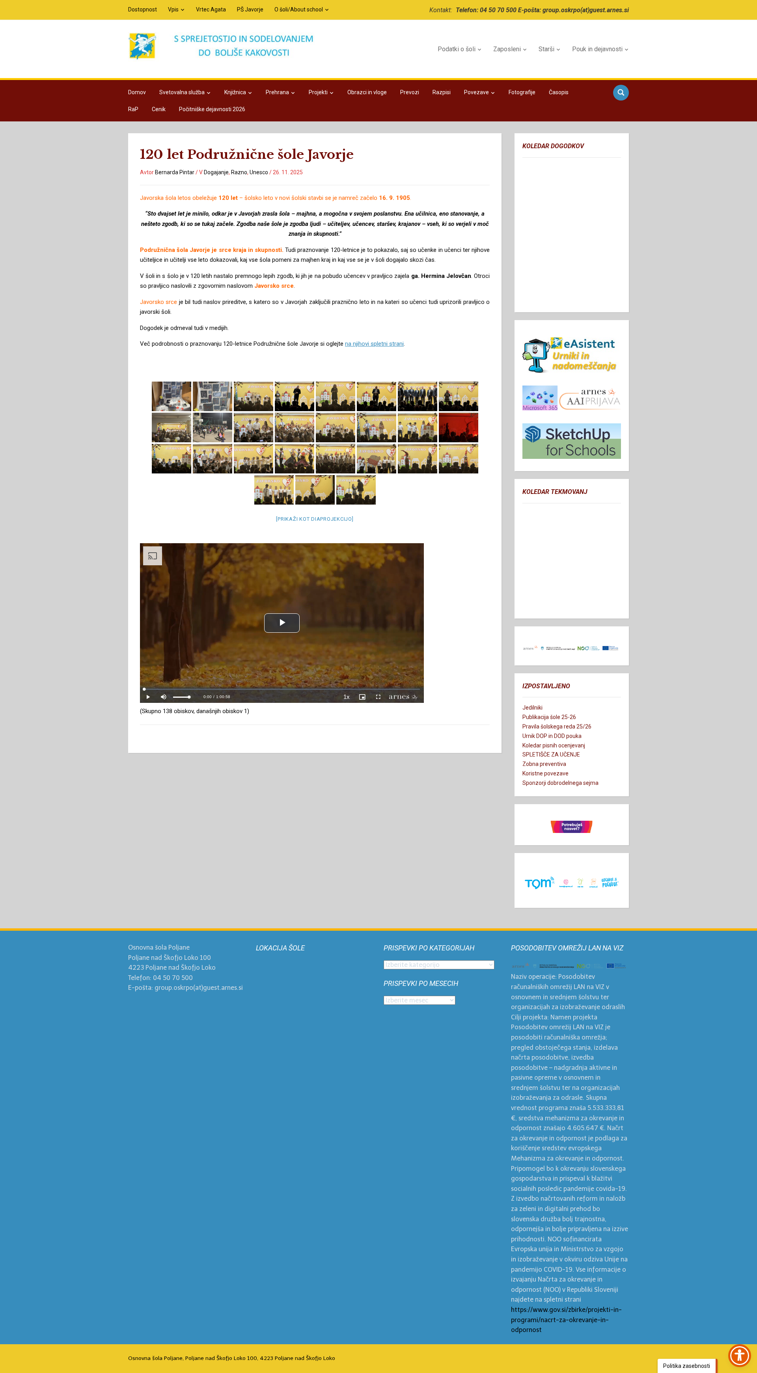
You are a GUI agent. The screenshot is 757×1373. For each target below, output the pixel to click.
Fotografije (522, 92)
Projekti (318, 92)
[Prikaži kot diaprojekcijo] (314, 519)
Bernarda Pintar (174, 172)
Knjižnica (235, 92)
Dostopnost (142, 9)
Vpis (173, 9)
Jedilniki (532, 707)
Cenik (159, 109)
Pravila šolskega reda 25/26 (556, 726)
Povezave (476, 92)
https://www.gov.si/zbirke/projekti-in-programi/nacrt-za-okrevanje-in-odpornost (566, 1320)
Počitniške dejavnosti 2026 (212, 109)
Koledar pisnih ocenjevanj (553, 745)
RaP (133, 109)
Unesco (259, 172)
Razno (239, 172)
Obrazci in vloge (367, 92)
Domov (137, 92)
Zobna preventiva (544, 764)
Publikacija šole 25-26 (549, 717)
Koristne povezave (545, 773)
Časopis (559, 92)
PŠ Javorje (250, 9)
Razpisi (442, 92)
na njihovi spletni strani (374, 343)
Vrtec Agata (211, 9)
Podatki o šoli (456, 49)
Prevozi (409, 92)
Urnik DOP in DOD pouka (552, 736)
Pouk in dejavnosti (597, 49)
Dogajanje (216, 172)
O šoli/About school (298, 9)
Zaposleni (507, 49)
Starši (546, 49)
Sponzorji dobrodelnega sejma (560, 783)
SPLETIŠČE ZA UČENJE (551, 754)
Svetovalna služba (182, 92)
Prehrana (277, 92)
